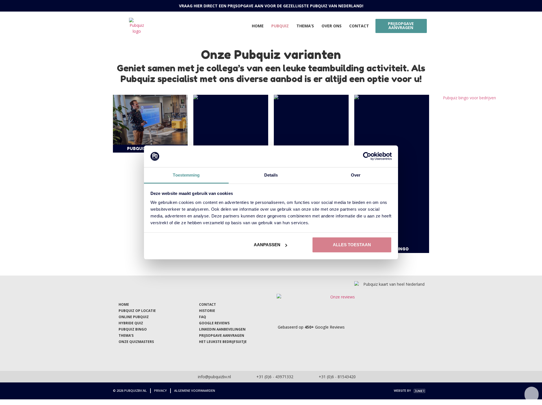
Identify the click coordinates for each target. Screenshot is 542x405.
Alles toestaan (352, 244)
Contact (359, 25)
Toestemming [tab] (186, 175)
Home (258, 25)
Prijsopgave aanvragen (221, 335)
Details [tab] (271, 175)
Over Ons (332, 25)
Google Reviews (214, 323)
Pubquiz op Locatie (137, 310)
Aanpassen (267, 244)
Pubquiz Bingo (133, 329)
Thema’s (305, 25)
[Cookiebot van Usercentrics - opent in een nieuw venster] (367, 156)
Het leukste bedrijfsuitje (223, 341)
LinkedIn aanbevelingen (222, 329)
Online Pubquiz (134, 316)
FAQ (202, 316)
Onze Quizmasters (136, 341)
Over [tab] (355, 175)
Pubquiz (280, 25)
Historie (207, 310)
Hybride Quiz (131, 323)
